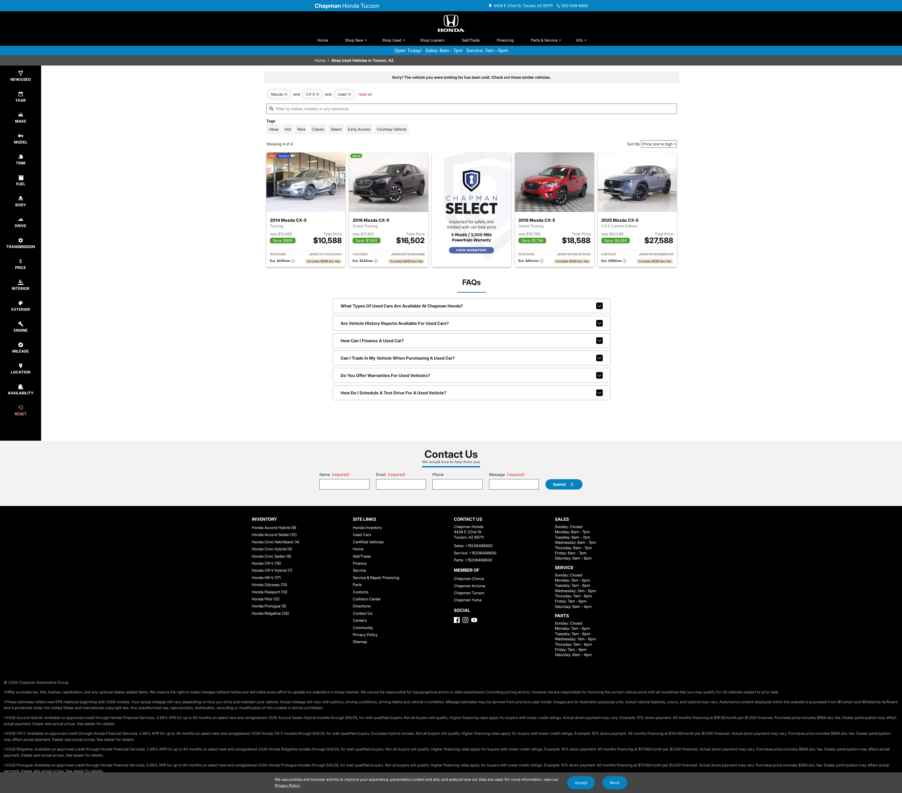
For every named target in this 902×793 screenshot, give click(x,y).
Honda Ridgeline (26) (270, 613)
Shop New (354, 40)
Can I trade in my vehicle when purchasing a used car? (398, 358)
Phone (437, 474)
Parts (357, 584)
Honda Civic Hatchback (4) (275, 542)
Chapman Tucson (469, 593)
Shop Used (391, 40)
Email (390, 474)
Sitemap (360, 641)
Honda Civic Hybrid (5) (272, 549)
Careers (360, 620)
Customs (360, 592)
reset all (365, 94)
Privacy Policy (365, 634)
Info (579, 40)
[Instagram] (465, 620)
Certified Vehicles (368, 542)
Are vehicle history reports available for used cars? (395, 323)
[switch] (273, 129)
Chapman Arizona (469, 585)
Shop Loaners (432, 40)
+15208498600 (479, 545)
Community (363, 627)
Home (322, 40)
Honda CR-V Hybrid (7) (272, 570)
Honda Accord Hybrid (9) (274, 527)
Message (507, 474)
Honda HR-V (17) (266, 577)
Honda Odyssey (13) (269, 584)
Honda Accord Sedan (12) (274, 534)
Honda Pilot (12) (266, 599)
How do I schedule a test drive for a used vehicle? (393, 392)
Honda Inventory (367, 527)
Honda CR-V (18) (266, 563)
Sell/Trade (471, 40)
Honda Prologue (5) (269, 606)
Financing (505, 40)
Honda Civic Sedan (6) (272, 556)
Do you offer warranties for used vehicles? (385, 375)
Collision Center (367, 599)
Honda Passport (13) (270, 592)
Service (359, 570)
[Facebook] (457, 620)
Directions (362, 606)
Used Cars (362, 534)
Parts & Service (544, 40)
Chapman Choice (469, 578)
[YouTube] (474, 620)
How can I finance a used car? (372, 340)
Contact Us (362, 613)
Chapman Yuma (468, 600)
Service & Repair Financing (376, 577)
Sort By (633, 144)
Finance (359, 563)
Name (334, 474)
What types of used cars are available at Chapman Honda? (402, 305)
